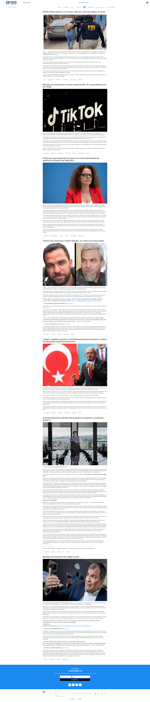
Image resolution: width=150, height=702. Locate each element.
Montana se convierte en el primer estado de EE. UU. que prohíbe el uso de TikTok (74, 85)
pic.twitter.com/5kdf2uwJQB (93, 300)
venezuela (80, 79)
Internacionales (66, 7)
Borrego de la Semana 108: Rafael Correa (61, 557)
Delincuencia (57, 79)
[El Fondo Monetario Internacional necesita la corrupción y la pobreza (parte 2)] (75, 443)
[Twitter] (28, 3)
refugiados (74, 412)
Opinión (72, 7)
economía (61, 235)
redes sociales (81, 153)
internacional (65, 79)
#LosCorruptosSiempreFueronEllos (66, 626)
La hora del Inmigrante (111, 7)
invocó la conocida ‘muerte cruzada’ (81, 602)
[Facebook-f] (26, 3)
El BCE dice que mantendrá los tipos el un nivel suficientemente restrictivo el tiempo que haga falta (71, 159)
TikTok (87, 153)
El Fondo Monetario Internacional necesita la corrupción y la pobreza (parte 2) (73, 419)
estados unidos (60, 153)
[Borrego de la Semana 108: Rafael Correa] (75, 579)
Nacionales (59, 7)
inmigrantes (60, 412)
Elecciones (53, 412)
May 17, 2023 (69, 303)
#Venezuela (46, 318)
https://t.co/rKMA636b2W (78, 300)
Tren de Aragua (73, 79)
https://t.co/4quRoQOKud (84, 626)
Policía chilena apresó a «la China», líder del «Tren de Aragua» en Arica (74, 12)
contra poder (50, 79)
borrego (45, 659)
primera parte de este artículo (52, 469)
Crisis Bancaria (54, 235)
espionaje (53, 153)
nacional (59, 334)
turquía (79, 412)
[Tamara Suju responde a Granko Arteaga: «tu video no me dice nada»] (75, 264)
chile (45, 79)
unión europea (81, 235)
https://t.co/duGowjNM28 (84, 321)
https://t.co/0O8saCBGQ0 (97, 645)
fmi (63, 551)
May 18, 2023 (66, 324)
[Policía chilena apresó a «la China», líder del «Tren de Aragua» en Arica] (75, 32)
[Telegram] (24, 3)
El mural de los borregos (101, 7)
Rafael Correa (64, 659)
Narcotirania (65, 334)
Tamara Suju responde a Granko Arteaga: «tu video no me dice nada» (73, 241)
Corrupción (53, 334)
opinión (68, 551)
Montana (74, 153)
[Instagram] (30, 3)
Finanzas (67, 235)
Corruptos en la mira (90, 7)
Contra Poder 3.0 (79, 7)
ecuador (58, 659)
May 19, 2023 (65, 628)
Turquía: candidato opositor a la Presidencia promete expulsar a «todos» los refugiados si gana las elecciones (75, 340)
